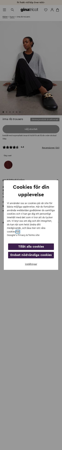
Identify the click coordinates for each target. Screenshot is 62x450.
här (17, 232)
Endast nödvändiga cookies (31, 255)
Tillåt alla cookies (31, 246)
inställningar (31, 264)
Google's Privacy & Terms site (23, 235)
